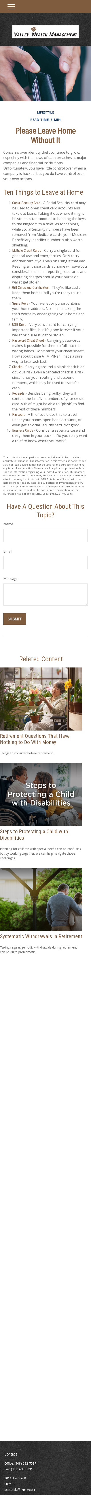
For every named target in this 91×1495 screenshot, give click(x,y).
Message (10, 578)
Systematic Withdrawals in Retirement (41, 936)
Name (8, 524)
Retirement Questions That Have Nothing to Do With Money (35, 739)
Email (7, 551)
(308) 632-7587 (25, 1463)
